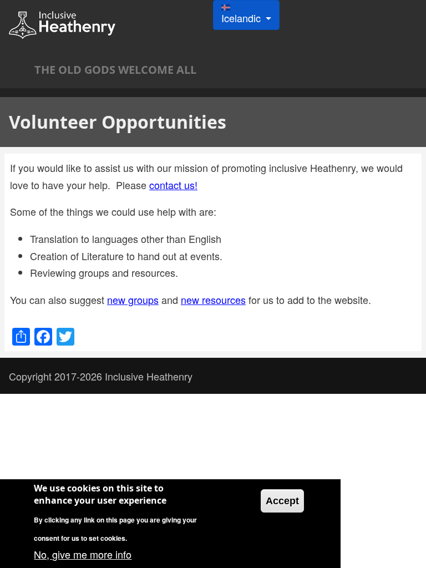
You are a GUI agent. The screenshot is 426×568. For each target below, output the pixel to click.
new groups (133, 299)
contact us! (173, 185)
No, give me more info (82, 554)
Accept (282, 500)
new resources (213, 299)
